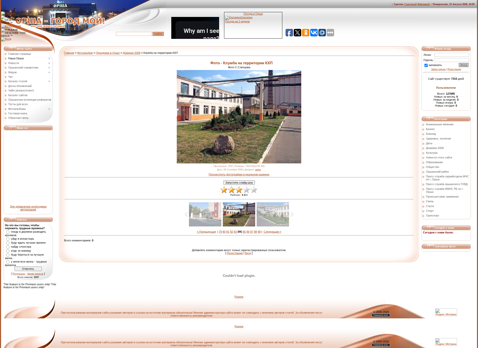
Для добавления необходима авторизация (28, 208)
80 (224, 231)
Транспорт (432, 215)
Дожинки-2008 (131, 52)
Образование (434, 162)
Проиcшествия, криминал (442, 196)
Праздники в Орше (108, 52)
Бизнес (430, 129)
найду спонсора (21, 246)
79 (220, 231)
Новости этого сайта (439, 157)
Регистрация (235, 253)
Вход (248, 253)
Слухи (430, 206)
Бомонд (431, 133)
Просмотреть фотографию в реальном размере (239, 174)
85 (244, 231)
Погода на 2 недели (237, 21)
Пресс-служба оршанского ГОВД (447, 184)
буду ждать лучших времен (28, 242)
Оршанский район (437, 171)
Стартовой (410, 4)
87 (251, 231)
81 (227, 231)
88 (255, 231)
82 (231, 231)
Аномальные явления (439, 124)
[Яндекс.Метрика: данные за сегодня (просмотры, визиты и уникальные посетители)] (446, 342)
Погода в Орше (253, 13)
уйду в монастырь (22, 238)
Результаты (19, 274)
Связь (430, 201)
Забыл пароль (438, 69)
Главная (69, 52)
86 (247, 231)
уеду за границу (21, 250)
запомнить (435, 65)
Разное (239, 296)
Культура (431, 152)
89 (259, 231)
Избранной (424, 4)
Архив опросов (35, 274)
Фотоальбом (85, 52)
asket (258, 169)
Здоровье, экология (438, 138)
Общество (432, 166)
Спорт (430, 210)
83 (235, 231)
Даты (429, 143)
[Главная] (8, 12)
